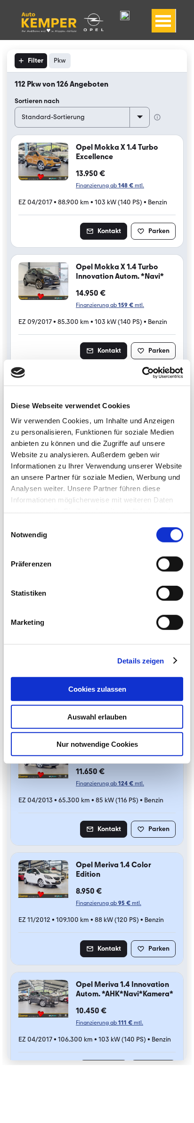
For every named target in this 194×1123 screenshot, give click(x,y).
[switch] (169, 564)
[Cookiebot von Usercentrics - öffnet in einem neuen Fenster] (142, 372)
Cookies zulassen (97, 689)
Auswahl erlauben (97, 716)
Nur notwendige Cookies (97, 744)
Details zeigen (140, 660)
